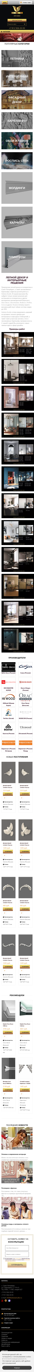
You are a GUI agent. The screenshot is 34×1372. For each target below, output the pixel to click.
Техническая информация (10, 1342)
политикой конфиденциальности (14, 1359)
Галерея (4, 1334)
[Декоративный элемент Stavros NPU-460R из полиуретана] (25, 887)
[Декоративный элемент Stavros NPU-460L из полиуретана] (8, 887)
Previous (3, 38)
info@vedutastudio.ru (14, 1298)
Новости (4, 1340)
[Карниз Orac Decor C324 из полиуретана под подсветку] (25, 1011)
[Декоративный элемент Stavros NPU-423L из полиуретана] (8, 945)
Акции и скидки (6, 1338)
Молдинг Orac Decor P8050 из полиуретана (7, 1083)
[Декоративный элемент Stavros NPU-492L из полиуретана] (25, 830)
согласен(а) (17, 1258)
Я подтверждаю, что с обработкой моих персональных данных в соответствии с (17, 1260)
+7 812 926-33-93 (17, 28)
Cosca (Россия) (25, 673)
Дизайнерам (5, 1344)
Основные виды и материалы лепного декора (14, 1225)
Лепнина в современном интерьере (13, 1154)
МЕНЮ (4, 2)
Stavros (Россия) (8, 733)
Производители (6, 1333)
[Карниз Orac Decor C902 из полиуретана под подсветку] (8, 1011)
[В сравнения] (4, 798)
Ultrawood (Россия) (25, 733)
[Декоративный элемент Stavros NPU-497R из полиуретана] (25, 772)
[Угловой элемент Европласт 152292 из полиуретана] (25, 1068)
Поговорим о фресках (9, 1188)
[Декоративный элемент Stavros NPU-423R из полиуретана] (25, 945)
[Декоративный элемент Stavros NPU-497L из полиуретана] (8, 772)
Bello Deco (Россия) (8, 673)
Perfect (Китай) (8, 718)
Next (31, 38)
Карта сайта (5, 1346)
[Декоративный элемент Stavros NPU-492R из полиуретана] (8, 830)
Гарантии (4, 1336)
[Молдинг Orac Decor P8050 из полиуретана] (8, 1068)
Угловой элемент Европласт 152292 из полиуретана (25, 1083)
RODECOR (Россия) (25, 718)
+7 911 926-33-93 (7, 1295)
